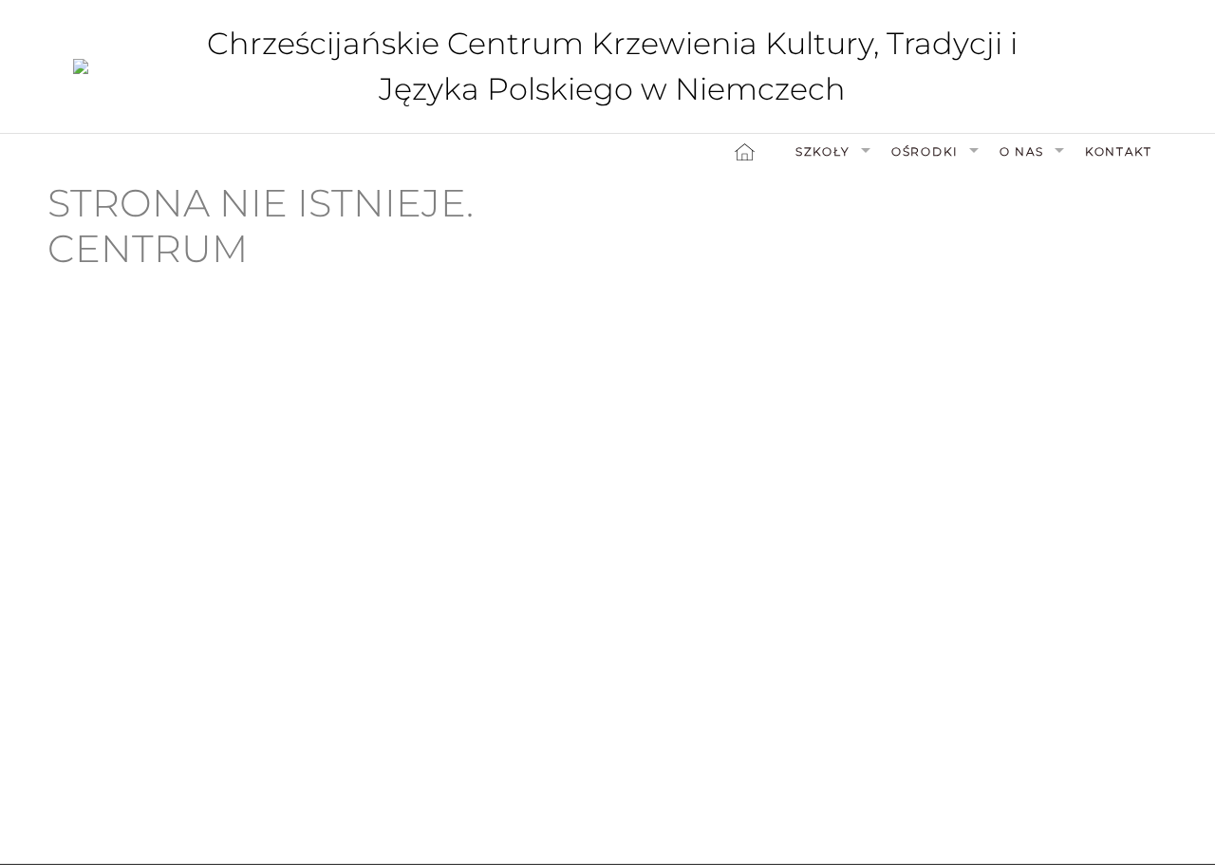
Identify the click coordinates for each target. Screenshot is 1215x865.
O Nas (1022, 151)
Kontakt (1118, 151)
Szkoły (822, 151)
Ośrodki (925, 151)
